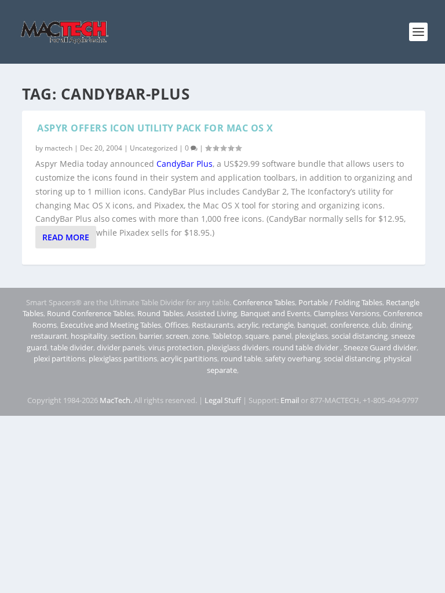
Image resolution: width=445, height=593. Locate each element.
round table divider (306, 347)
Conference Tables (264, 302)
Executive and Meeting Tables (110, 325)
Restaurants (213, 325)
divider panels (121, 347)
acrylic (247, 325)
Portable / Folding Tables (340, 302)
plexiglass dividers (238, 347)
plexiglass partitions (123, 358)
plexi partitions (59, 358)
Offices (176, 325)
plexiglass (311, 336)
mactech (58, 148)
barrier (150, 336)
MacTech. (116, 400)
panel (281, 336)
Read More (65, 237)
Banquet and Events (275, 313)
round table (241, 358)
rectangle (278, 325)
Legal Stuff (223, 400)
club (379, 325)
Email (289, 400)
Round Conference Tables (90, 313)
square (257, 336)
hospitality (89, 336)
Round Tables (160, 313)
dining (400, 325)
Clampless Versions (346, 313)
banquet (312, 325)
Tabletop (227, 336)
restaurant (49, 336)
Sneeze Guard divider (380, 347)
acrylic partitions (189, 358)
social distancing (359, 336)
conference (349, 325)
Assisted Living (212, 313)
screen (177, 336)
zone (200, 336)
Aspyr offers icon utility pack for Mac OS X (155, 128)
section (123, 336)
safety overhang (292, 358)
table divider (71, 347)
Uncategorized (153, 148)
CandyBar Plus (184, 163)
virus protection (175, 347)
